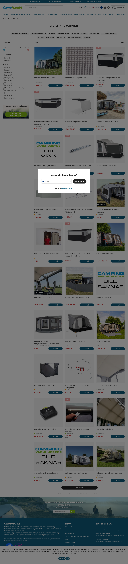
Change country (79, 181)
